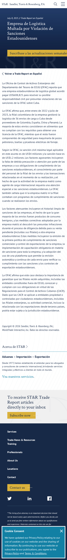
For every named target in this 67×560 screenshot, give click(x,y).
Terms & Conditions (36, 553)
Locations (12, 468)
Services (11, 431)
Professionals (14, 452)
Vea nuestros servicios (18, 376)
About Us (12, 460)
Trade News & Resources (21, 440)
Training (11, 443)
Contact (11, 477)
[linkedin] (30, 498)
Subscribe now (20, 415)
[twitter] (10, 498)
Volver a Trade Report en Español (23, 73)
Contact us (17, 487)
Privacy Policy (12, 553)
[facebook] (50, 498)
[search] (54, 4)
